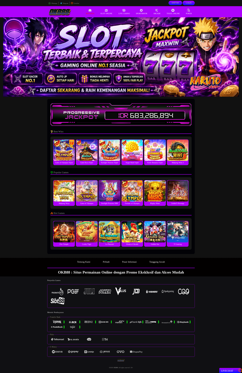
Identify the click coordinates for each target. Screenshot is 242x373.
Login (189, 3)
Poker (189, 13)
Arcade (157, 13)
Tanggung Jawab (157, 262)
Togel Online (173, 13)
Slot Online (106, 13)
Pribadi (106, 262)
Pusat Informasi (129, 262)
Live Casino (124, 13)
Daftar (175, 3)
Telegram (65, 3)
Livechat (76, 3)
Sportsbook (141, 13)
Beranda (90, 13)
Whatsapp (54, 3)
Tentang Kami (83, 262)
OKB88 (116, 367)
